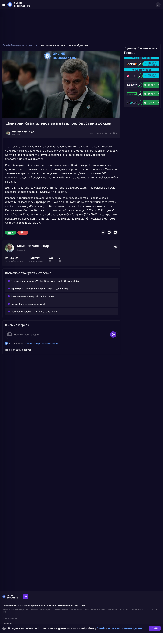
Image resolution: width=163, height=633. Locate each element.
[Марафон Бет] (132, 75)
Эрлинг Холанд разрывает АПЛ (28, 304)
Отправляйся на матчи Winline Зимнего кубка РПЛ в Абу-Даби (45, 281)
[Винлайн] (132, 63)
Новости (32, 45)
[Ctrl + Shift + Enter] (113, 334)
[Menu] (3, 4)
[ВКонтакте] (103, 232)
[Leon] (132, 85)
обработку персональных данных (42, 343)
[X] (115, 232)
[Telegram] (109, 232)
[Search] (158, 4)
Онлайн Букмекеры (13, 45)
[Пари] (132, 102)
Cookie (101, 628)
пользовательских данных (125, 628)
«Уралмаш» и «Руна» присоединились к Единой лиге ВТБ (42, 288)
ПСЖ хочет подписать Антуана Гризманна (34, 311)
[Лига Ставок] (132, 93)
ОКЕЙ (155, 628)
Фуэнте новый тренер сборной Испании (32, 296)
